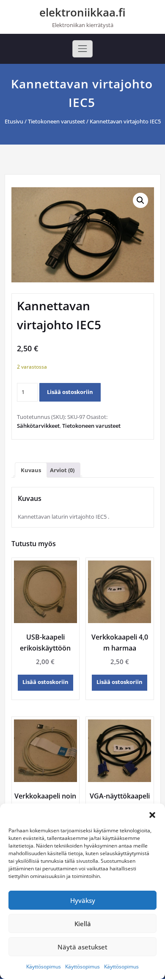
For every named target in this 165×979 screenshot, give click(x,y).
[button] (152, 814)
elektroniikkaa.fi (82, 12)
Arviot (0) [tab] (62, 470)
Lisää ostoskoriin (70, 392)
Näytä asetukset (82, 947)
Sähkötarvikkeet (38, 425)
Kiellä (82, 923)
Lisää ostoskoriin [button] (45, 682)
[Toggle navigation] (82, 48)
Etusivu (14, 121)
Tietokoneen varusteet (56, 121)
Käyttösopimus (43, 966)
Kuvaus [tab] (31, 470)
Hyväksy (82, 900)
